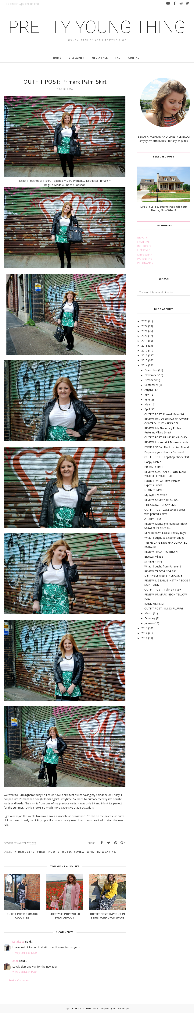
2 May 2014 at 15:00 (24, 972)
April (147, 409)
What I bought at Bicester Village (164, 537)
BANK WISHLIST (154, 603)
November (151, 375)
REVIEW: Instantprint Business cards (166, 442)
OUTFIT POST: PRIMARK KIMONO (165, 437)
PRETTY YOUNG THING (97, 27)
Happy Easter (152, 462)
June (147, 399)
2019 (144, 341)
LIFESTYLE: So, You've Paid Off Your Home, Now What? (163, 208)
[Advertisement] (165, 673)
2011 (144, 638)
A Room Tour (152, 519)
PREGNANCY (145, 263)
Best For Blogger (121, 1008)
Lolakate (18, 941)
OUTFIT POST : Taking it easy (162, 589)
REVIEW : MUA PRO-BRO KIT (162, 551)
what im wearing (101, 851)
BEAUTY (142, 237)
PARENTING (144, 258)
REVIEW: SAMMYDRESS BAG (161, 500)
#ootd (54, 851)
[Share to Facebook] (102, 843)
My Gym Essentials (155, 495)
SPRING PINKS (153, 561)
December (151, 370)
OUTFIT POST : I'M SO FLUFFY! (163, 608)
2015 (144, 360)
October (150, 380)
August (149, 389)
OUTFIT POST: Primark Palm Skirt (165, 414)
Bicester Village (153, 556)
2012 (144, 633)
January (149, 623)
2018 (144, 345)
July (147, 394)
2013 (144, 628)
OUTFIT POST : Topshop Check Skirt (166, 457)
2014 (144, 365)
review (79, 851)
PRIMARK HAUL (154, 467)
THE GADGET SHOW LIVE (160, 504)
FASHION (143, 242)
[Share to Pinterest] (116, 843)
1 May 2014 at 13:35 (24, 953)
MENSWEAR (144, 254)
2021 (144, 331)
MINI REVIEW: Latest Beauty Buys (165, 533)
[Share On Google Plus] (123, 843)
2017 (144, 350)
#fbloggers (24, 851)
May (147, 404)
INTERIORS (144, 246)
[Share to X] (109, 843)
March (148, 613)
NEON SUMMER (154, 490)
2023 (144, 321)
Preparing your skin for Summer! (164, 452)
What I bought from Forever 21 (163, 566)
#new (41, 851)
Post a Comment (19, 980)
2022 (144, 326)
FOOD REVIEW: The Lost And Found (166, 447)
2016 (144, 355)
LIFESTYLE (143, 250)
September (151, 385)
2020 (144, 336)
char (15, 961)
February (150, 618)
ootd (66, 851)
